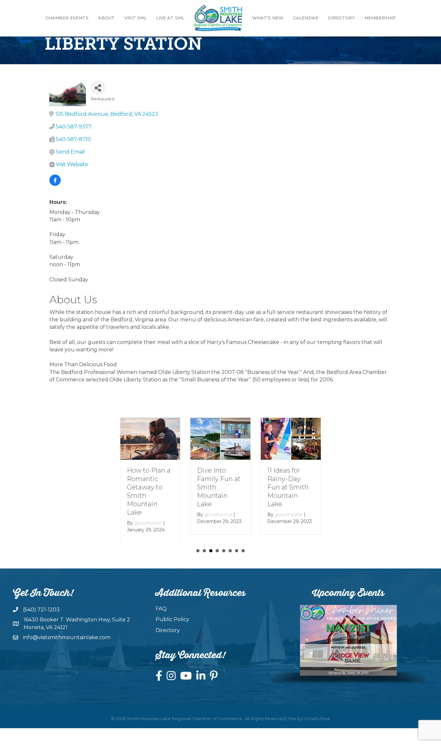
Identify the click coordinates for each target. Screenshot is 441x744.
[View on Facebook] (55, 184)
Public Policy (172, 619)
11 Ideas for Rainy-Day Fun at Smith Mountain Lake (288, 487)
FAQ (161, 609)
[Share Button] (98, 87)
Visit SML (135, 17)
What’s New (267, 17)
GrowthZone (316, 718)
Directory (341, 17)
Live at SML (170, 17)
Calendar (305, 17)
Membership (380, 17)
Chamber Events (67, 17)
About (106, 17)
